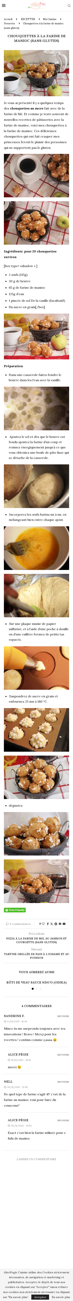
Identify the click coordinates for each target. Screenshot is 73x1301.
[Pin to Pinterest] (56, 924)
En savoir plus (61, 1297)
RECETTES (28, 19)
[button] (7, 984)
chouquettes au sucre (26, 108)
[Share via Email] (64, 924)
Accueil (8, 19)
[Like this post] (43, 924)
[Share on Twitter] (51, 924)
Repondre (63, 1016)
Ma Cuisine (49, 19)
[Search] (69, 6)
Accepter (40, 1297)
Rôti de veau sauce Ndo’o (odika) (36, 982)
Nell (8, 1081)
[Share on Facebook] (48, 924)
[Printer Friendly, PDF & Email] (15, 910)
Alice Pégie (18, 1054)
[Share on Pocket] (60, 924)
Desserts (9, 23)
